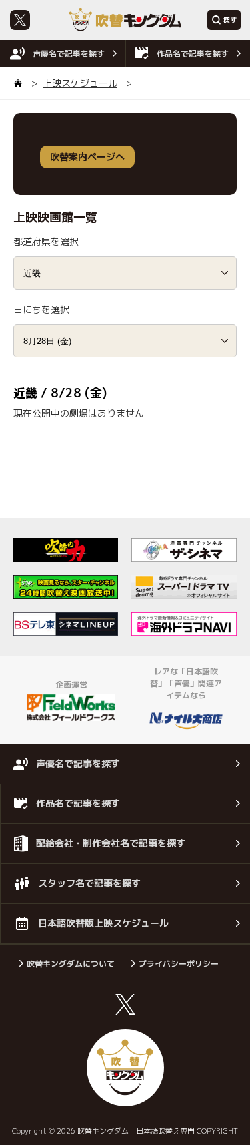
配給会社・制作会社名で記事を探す (110, 843)
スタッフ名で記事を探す (89, 883)
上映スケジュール (80, 83)
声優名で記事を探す (69, 53)
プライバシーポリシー (179, 963)
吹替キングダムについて (71, 963)
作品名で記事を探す (193, 53)
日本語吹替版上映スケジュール (103, 923)
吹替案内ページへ (87, 156)
